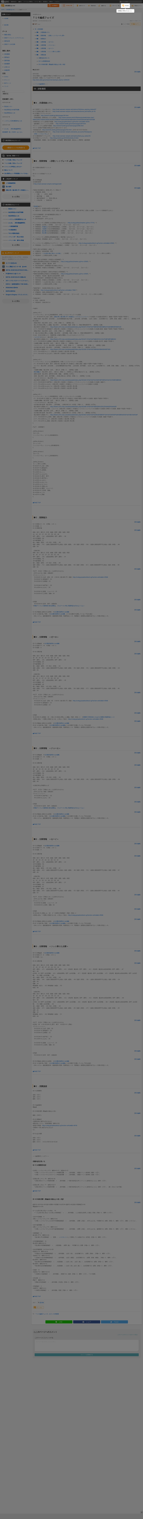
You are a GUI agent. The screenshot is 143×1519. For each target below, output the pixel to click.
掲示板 (127, 5)
